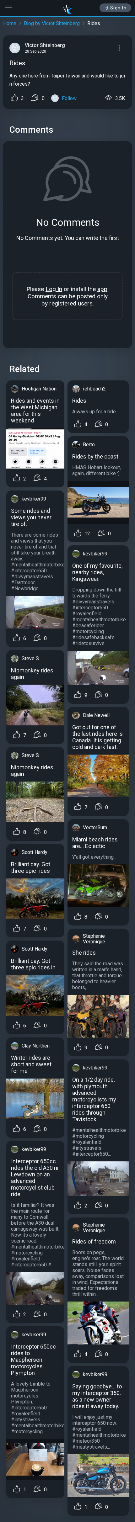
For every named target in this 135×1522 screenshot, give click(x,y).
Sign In (118, 7)
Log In (54, 289)
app (102, 289)
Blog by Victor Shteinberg (52, 23)
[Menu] (119, 48)
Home (9, 23)
